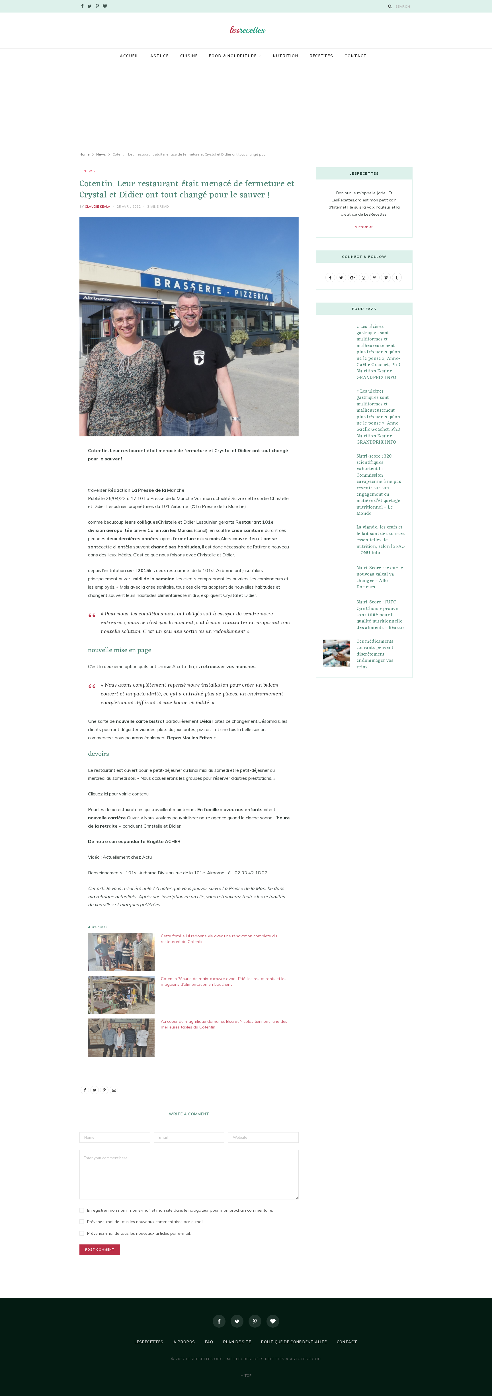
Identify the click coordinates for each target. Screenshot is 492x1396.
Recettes (321, 56)
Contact (356, 56)
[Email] (51, 511)
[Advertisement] (246, 107)
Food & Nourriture (233, 56)
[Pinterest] (51, 497)
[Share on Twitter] (51, 482)
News (89, 171)
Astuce (159, 56)
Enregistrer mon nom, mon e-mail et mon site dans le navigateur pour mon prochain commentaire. (180, 1210)
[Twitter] (237, 1321)
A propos (364, 227)
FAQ (209, 1342)
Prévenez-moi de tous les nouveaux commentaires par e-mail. (145, 1221)
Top (247, 1375)
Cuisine (189, 56)
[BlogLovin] (272, 1321)
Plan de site (237, 1342)
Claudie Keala (97, 207)
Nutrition (285, 56)
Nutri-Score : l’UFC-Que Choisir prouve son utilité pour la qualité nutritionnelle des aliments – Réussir (380, 615)
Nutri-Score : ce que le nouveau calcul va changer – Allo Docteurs (379, 577)
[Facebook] (219, 1321)
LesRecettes (149, 1342)
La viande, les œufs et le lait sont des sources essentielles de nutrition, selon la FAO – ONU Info (380, 540)
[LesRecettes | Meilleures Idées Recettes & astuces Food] (246, 30)
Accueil (129, 56)
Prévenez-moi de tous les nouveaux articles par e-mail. (139, 1233)
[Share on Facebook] (51, 468)
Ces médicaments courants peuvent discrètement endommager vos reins (374, 654)
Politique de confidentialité (294, 1342)
